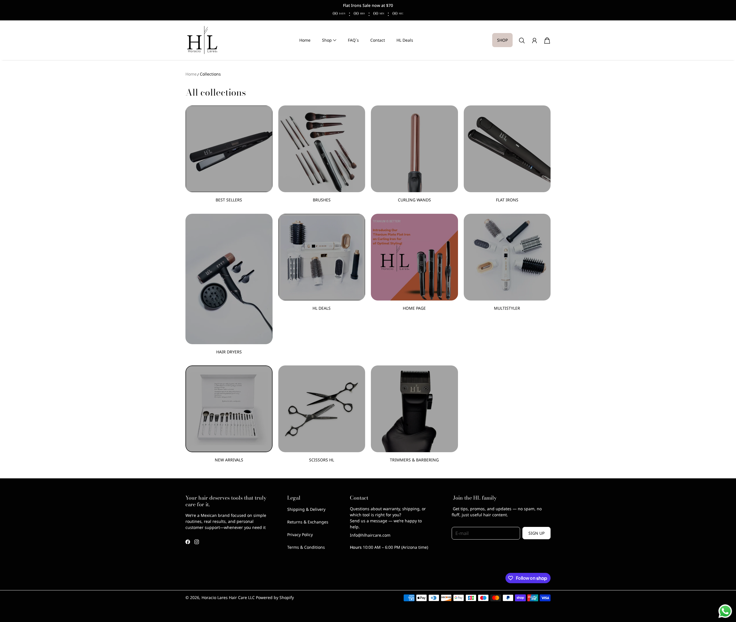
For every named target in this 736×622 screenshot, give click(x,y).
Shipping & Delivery (306, 509)
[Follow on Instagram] (196, 542)
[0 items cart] (547, 40)
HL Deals (404, 40)
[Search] (521, 40)
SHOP (502, 40)
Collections (210, 74)
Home (304, 40)
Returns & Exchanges (307, 522)
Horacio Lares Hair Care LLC (228, 597)
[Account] (534, 40)
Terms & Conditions (306, 547)
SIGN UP (536, 533)
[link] (229, 156)
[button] (329, 40)
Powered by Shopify (275, 597)
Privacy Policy (300, 534)
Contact (377, 40)
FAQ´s (353, 40)
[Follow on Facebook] (187, 542)
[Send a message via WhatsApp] (725, 611)
